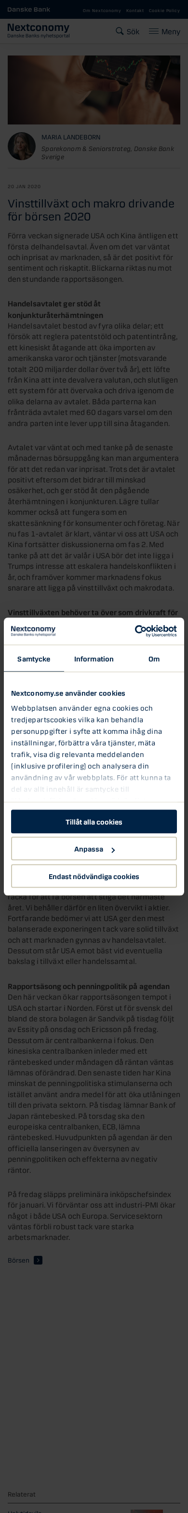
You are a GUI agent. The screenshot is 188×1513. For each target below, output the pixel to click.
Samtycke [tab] (33, 658)
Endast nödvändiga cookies (94, 875)
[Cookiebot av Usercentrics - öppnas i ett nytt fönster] (135, 631)
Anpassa (88, 848)
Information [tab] (94, 658)
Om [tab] (154, 658)
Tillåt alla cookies (94, 821)
